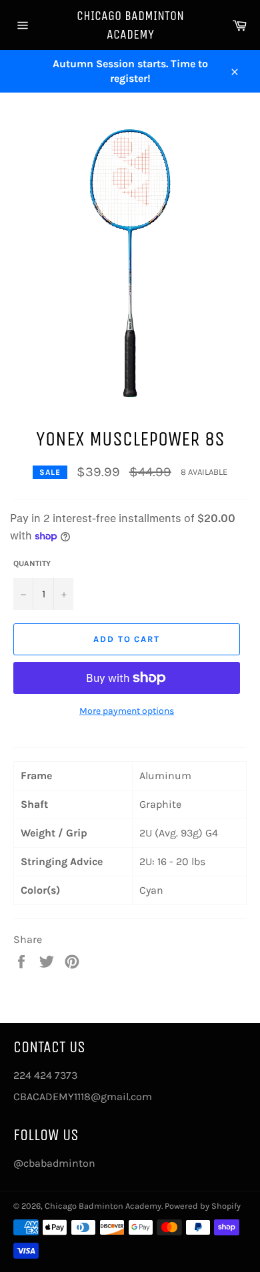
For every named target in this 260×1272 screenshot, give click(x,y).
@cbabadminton (54, 1163)
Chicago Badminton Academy (130, 25)
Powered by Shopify (203, 1206)
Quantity (32, 563)
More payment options (126, 711)
